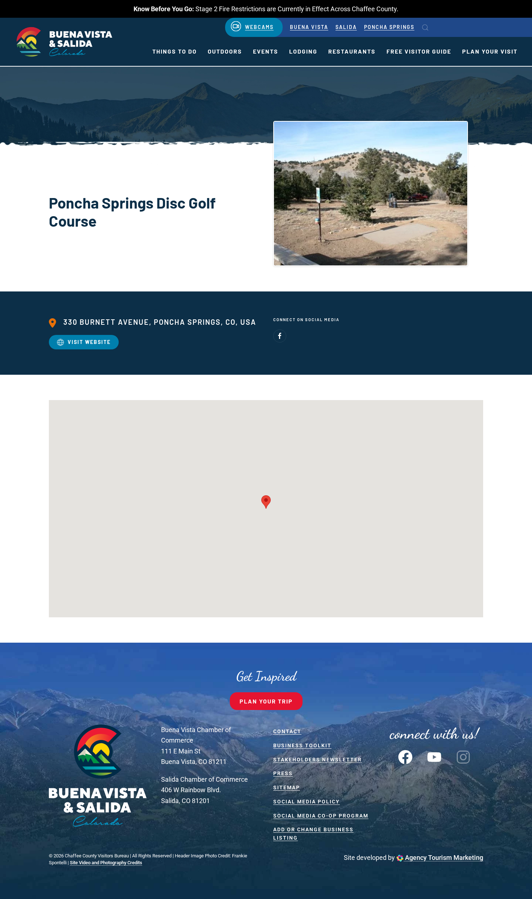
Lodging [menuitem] (303, 51)
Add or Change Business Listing (313, 834)
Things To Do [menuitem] (174, 51)
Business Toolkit (302, 745)
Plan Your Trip (266, 701)
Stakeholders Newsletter (317, 760)
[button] (425, 27)
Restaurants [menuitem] (352, 51)
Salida (346, 27)
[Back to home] (63, 42)
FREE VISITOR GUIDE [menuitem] (419, 51)
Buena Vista (309, 27)
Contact (287, 731)
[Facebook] (279, 336)
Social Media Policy (306, 802)
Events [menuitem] (265, 51)
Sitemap (286, 787)
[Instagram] (463, 756)
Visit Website (89, 342)
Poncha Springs (389, 27)
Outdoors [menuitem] (225, 51)
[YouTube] (434, 756)
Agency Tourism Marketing (443, 857)
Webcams (259, 27)
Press (283, 773)
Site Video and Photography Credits (106, 862)
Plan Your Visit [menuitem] (490, 51)
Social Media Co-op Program (320, 816)
